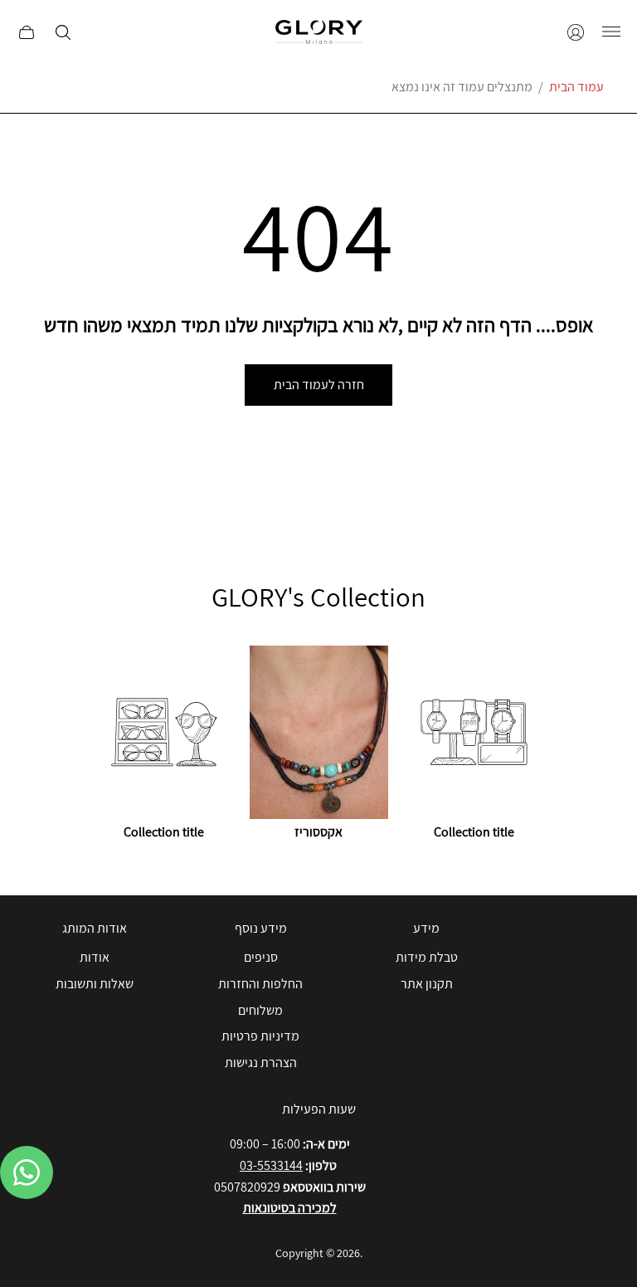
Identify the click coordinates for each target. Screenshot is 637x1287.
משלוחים (260, 1010)
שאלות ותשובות (95, 983)
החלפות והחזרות (260, 983)
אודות (94, 957)
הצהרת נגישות (261, 1062)
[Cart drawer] (26, 32)
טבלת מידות (427, 957)
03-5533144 (271, 1165)
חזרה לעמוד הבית (319, 384)
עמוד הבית (576, 86)
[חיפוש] (63, 32)
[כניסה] (575, 32)
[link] (164, 746)
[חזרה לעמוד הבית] (318, 32)
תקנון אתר (427, 983)
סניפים (261, 957)
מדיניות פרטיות (260, 1036)
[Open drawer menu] (611, 32)
